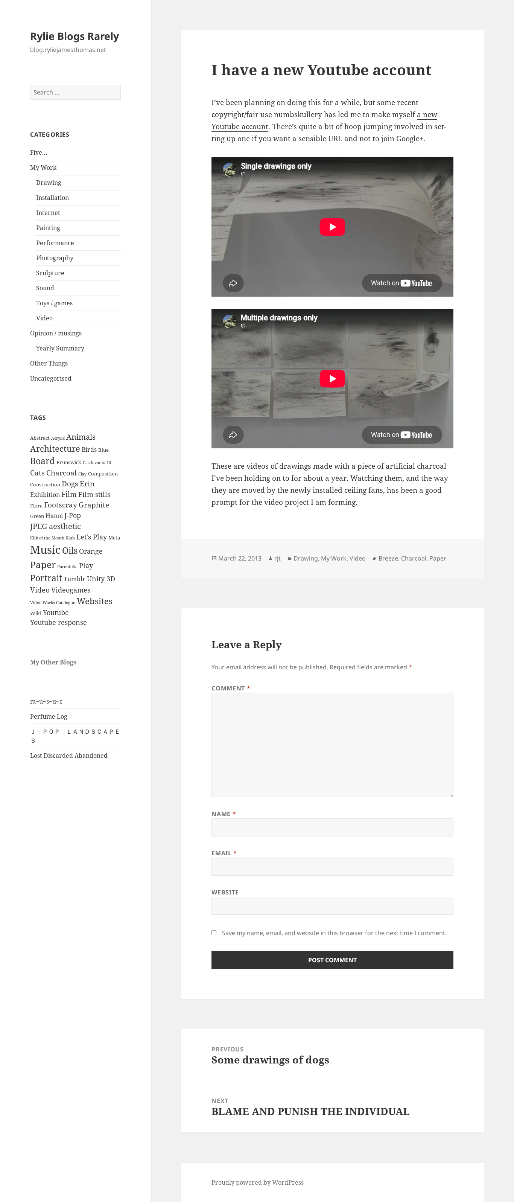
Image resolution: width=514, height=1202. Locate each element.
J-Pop (72, 515)
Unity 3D (101, 578)
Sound (45, 288)
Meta (114, 537)
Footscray (60, 505)
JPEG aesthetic (55, 526)
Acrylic (58, 438)
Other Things (49, 363)
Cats (37, 473)
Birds (89, 449)
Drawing (48, 182)
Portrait (46, 578)
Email (224, 853)
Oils (70, 550)
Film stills (94, 494)
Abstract (40, 437)
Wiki (35, 613)
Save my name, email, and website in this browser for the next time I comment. (334, 933)
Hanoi (54, 516)
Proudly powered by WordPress (257, 1182)
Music (45, 549)
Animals (81, 436)
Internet (48, 213)
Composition (103, 473)
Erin (87, 484)
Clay (82, 474)
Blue (103, 449)
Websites (95, 601)
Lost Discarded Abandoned (69, 755)
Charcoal (61, 473)
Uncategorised (50, 378)
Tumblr (74, 579)
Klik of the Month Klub (52, 538)
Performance (55, 243)
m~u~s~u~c (46, 701)
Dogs (70, 484)
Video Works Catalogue (52, 602)
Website (225, 892)
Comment (230, 688)
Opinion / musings (56, 333)
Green (37, 516)
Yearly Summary (60, 348)
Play (86, 565)
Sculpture (50, 273)
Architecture (55, 448)
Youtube (56, 612)
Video (44, 318)
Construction (45, 484)
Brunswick (68, 462)
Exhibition (45, 495)
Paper (43, 565)
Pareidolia (67, 566)
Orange (91, 551)
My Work (43, 167)
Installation (52, 197)
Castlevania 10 (97, 462)
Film (69, 494)
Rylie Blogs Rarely (74, 36)
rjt (277, 558)
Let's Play (91, 536)
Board (42, 461)
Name (223, 814)
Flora (36, 505)
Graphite (94, 505)
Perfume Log (48, 716)
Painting (48, 228)
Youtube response (58, 622)
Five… (38, 152)
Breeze (388, 558)
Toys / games (54, 303)
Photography (54, 258)
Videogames (70, 589)
